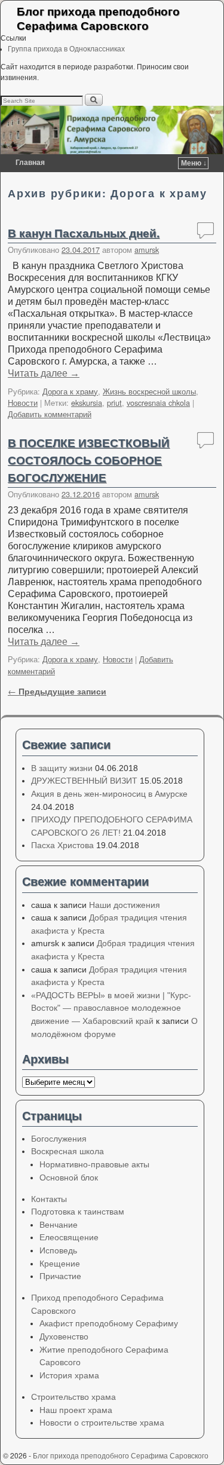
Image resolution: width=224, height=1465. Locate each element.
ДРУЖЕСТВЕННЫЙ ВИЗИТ (84, 780)
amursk (146, 249)
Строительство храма (73, 1397)
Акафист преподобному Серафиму (108, 1323)
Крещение (59, 1263)
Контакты (49, 1199)
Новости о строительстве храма (101, 1422)
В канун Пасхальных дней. (83, 232)
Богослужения (59, 1138)
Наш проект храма (75, 1410)
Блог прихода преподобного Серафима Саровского (98, 17)
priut (114, 402)
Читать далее (43, 373)
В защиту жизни (62, 768)
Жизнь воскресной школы (149, 391)
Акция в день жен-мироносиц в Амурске (109, 794)
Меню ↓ (194, 163)
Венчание (58, 1225)
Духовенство (63, 1336)
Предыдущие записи (57, 691)
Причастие (60, 1276)
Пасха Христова (62, 845)
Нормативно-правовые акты (94, 1164)
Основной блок (68, 1177)
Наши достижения (124, 905)
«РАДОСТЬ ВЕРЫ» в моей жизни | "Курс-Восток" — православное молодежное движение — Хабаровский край (111, 1008)
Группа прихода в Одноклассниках (66, 49)
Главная (30, 162)
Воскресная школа (67, 1151)
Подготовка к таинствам (77, 1211)
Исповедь (58, 1250)
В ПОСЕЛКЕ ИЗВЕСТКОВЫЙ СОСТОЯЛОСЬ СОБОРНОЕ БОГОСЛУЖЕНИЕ (89, 459)
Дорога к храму (70, 391)
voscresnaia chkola (158, 402)
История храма (69, 1375)
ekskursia (86, 402)
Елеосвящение (69, 1237)
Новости (23, 402)
